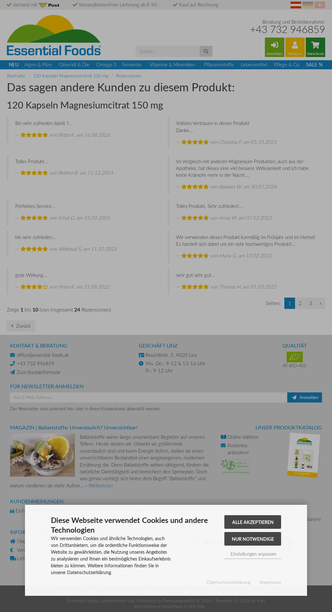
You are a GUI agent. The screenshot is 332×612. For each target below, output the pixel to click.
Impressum (270, 582)
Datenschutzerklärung (228, 582)
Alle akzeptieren (253, 522)
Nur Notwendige (253, 539)
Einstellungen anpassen (253, 554)
